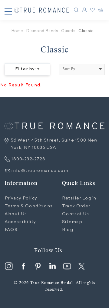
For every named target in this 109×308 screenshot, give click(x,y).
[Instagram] (9, 266)
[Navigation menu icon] (8, 11)
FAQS (11, 230)
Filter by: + (27, 69)
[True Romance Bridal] (41, 10)
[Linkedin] (52, 266)
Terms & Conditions (29, 206)
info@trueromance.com (39, 171)
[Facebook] (23, 266)
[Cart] (100, 10)
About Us (16, 214)
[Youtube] (67, 266)
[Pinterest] (38, 266)
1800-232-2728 (27, 159)
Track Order (76, 206)
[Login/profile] (84, 10)
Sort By (68, 69)
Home (17, 31)
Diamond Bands (42, 31)
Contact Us (75, 214)
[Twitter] (81, 266)
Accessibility (20, 222)
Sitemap (72, 222)
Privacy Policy (21, 198)
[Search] (76, 10)
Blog (67, 230)
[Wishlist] (92, 9)
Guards (68, 31)
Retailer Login (79, 198)
